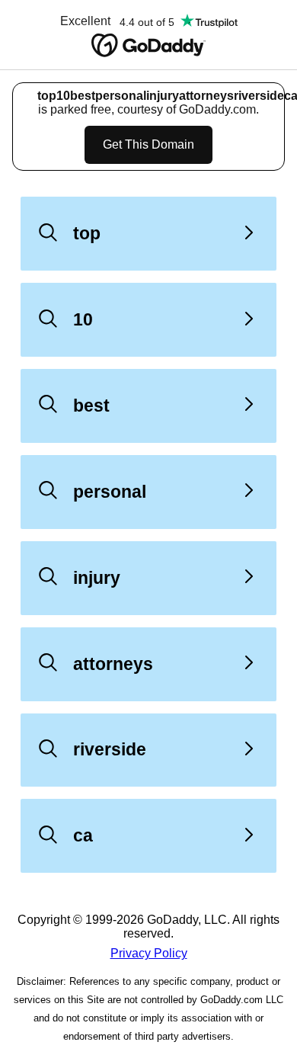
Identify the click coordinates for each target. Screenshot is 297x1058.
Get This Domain (148, 144)
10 (83, 319)
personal (109, 492)
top (87, 233)
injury (96, 578)
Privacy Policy (148, 953)
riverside (109, 749)
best (91, 405)
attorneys (113, 664)
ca (83, 835)
